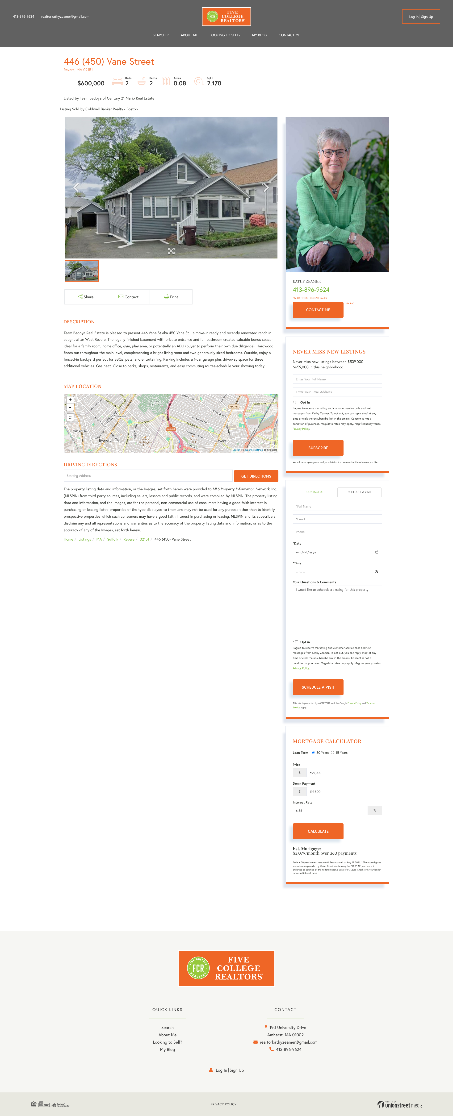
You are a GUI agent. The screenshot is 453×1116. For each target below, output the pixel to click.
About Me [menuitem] (168, 1034)
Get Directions (256, 476)
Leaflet (236, 450)
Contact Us (314, 492)
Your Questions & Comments (314, 582)
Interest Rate (302, 802)
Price (296, 764)
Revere (129, 539)
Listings (85, 539)
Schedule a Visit (359, 492)
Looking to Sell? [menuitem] (225, 35)
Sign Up (427, 16)
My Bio (350, 303)
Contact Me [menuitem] (289, 35)
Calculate (318, 831)
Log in (414, 16)
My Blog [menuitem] (259, 35)
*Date (297, 543)
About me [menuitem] (189, 35)
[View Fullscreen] (70, 417)
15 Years (342, 752)
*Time (297, 563)
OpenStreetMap (254, 450)
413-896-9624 (23, 16)
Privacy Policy (301, 429)
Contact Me (318, 309)
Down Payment (304, 783)
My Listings (300, 298)
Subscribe (318, 447)
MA (99, 539)
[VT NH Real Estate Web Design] (400, 1104)
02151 (144, 539)
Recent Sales (318, 298)
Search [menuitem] (159, 35)
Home (68, 539)
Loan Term (300, 752)
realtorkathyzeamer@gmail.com (65, 16)
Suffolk (112, 539)
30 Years (322, 752)
